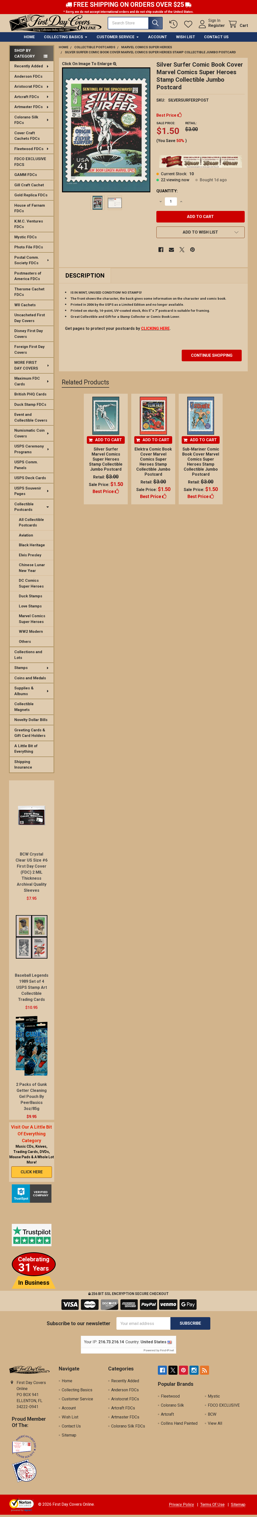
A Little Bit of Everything (26, 749)
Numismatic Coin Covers (29, 433)
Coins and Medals (30, 678)
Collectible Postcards (24, 507)
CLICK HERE (32, 1172)
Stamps (21, 667)
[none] (106, 130)
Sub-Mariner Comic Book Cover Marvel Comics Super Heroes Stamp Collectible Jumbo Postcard (200, 462)
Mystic (214, 1396)
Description (85, 275)
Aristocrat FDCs (28, 86)
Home (29, 37)
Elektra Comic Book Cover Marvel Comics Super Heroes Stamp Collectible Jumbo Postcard (153, 462)
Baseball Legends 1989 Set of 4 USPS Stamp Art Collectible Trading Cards (31, 987)
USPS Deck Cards (30, 478)
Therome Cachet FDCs (29, 292)
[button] (200, 232)
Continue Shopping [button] (211, 355)
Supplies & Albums (24, 691)
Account (157, 37)
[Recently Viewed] (174, 24)
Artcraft (167, 1414)
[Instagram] (194, 1370)
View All (215, 1423)
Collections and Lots (28, 655)
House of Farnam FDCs (29, 208)
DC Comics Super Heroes (31, 583)
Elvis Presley (30, 555)
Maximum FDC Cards (27, 381)
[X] (181, 249)
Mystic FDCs (25, 237)
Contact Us (216, 37)
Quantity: (167, 191)
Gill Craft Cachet (29, 185)
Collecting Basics (63, 37)
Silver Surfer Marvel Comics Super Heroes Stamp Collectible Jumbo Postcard (105, 459)
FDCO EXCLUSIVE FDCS (30, 162)
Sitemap (69, 1435)
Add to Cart (108, 439)
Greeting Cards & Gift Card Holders (29, 733)
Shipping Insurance (23, 765)
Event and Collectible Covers (30, 417)
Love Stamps (30, 606)
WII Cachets (25, 305)
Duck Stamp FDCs (30, 404)
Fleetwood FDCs (28, 149)
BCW (212, 1414)
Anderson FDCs (28, 76)
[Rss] (204, 1370)
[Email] (171, 249)
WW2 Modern (31, 631)
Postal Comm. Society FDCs (26, 260)
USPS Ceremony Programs (29, 449)
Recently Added (28, 66)
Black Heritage (32, 545)
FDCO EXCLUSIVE (224, 1405)
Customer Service (116, 37)
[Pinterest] (192, 249)
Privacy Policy (181, 1504)
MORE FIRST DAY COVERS (26, 365)
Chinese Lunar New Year (32, 568)
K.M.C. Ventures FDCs (28, 224)
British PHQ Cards (30, 394)
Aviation (26, 535)
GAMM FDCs (25, 174)
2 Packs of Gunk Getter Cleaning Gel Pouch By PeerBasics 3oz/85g (31, 1096)
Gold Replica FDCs (30, 195)
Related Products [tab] (85, 382)
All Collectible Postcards (31, 522)
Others (25, 641)
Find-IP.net (167, 1350)
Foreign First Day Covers (29, 349)
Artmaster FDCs (28, 107)
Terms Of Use (212, 1504)
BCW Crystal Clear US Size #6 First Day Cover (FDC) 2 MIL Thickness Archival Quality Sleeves (31, 872)
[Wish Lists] (189, 24)
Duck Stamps (30, 596)
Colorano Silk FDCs (26, 120)
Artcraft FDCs (26, 97)
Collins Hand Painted (179, 1423)
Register (216, 25)
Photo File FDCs (28, 247)
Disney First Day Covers (28, 334)
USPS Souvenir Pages (27, 491)
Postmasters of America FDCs (27, 276)
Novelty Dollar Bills (30, 720)
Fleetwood (170, 1396)
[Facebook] (160, 249)
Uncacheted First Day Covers (29, 318)
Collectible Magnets (24, 707)
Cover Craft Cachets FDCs (27, 136)
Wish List (185, 37)
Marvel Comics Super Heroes (32, 619)
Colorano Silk (172, 1405)
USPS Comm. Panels (26, 465)
